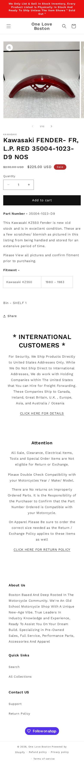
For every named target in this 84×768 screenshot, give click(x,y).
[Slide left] (32, 126)
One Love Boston (39, 746)
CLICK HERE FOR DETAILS (42, 413)
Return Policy (19, 713)
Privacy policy (60, 752)
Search (14, 667)
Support (15, 704)
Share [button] (12, 316)
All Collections (20, 676)
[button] (8, 26)
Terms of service (44, 758)
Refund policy (38, 752)
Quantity (9, 176)
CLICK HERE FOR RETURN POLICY (42, 550)
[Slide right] (51, 126)
